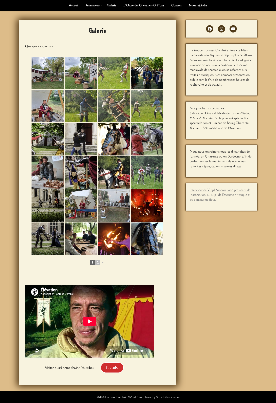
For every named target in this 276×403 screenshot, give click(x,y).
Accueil (73, 5)
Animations (93, 5)
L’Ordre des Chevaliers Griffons (143, 5)
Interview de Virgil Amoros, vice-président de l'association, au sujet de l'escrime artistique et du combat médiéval (220, 195)
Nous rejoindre (198, 5)
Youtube (112, 367)
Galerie (111, 5)
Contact (176, 5)
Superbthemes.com (167, 397)
